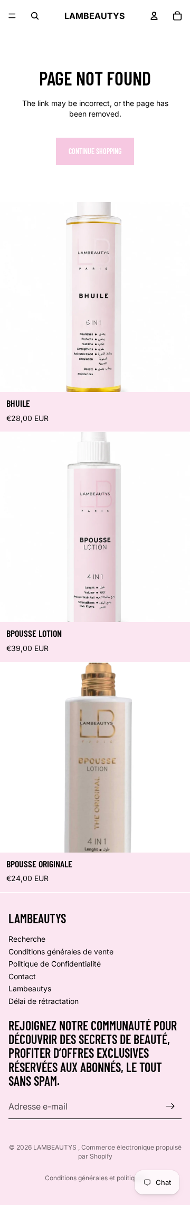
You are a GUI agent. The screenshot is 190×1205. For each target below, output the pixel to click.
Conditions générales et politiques (95, 1178)
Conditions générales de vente (60, 951)
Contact (22, 976)
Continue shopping (95, 151)
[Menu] (12, 16)
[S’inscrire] (170, 1106)
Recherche (26, 938)
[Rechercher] (34, 15)
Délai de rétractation (43, 1001)
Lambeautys (29, 988)
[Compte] (154, 15)
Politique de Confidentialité (54, 963)
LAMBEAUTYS (55, 1147)
